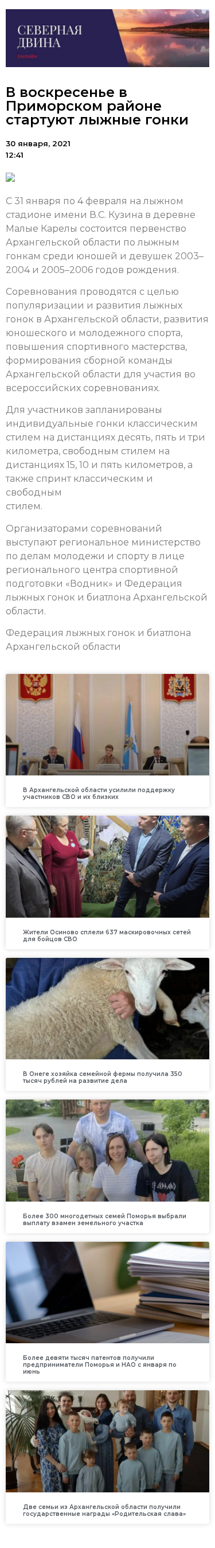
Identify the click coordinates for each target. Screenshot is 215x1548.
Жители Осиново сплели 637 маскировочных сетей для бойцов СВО (107, 936)
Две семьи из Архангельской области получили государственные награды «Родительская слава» (104, 1510)
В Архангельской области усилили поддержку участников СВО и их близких (99, 793)
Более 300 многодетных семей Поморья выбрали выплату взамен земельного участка (104, 1219)
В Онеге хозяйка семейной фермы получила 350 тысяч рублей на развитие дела (102, 1077)
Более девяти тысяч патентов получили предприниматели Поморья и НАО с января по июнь (100, 1364)
